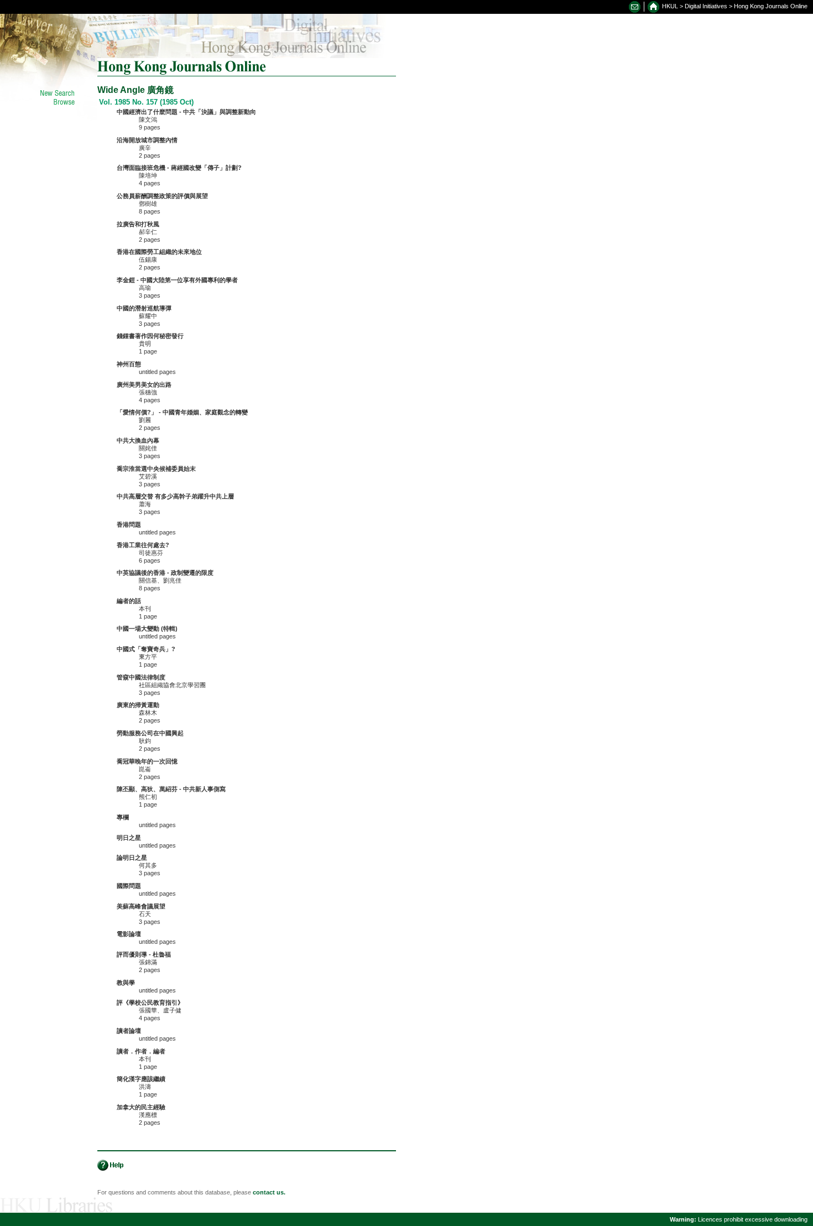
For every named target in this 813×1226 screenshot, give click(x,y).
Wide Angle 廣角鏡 (135, 90)
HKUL (670, 6)
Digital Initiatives (706, 6)
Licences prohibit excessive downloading (738, 1219)
